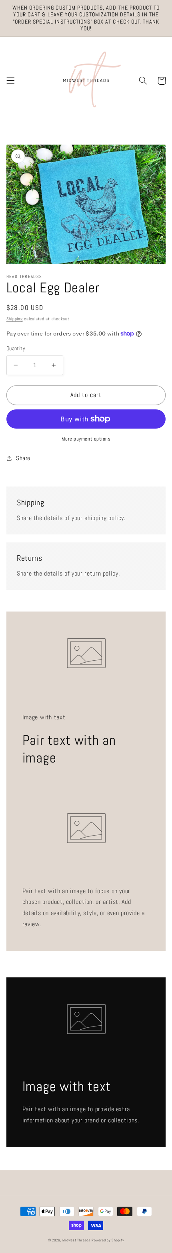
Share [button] (23, 458)
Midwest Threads (76, 1240)
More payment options (86, 439)
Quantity (15, 348)
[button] (10, 80)
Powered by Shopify (108, 1240)
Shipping (14, 319)
